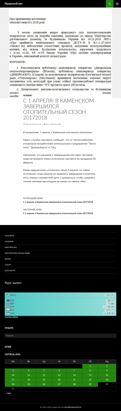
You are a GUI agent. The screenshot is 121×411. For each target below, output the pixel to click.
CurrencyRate (11, 317)
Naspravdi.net (14, 3)
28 (74, 384)
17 (13, 380)
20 (59, 380)
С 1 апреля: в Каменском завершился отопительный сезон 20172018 (58, 200)
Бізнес (8, 259)
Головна (9, 236)
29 (90, 384)
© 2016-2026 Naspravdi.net (52, 407)
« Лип (8, 393)
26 (44, 384)
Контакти (10, 271)
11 (28, 375)
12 (44, 375)
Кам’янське (11, 247)
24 (13, 384)
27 (59, 384)
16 (107, 375)
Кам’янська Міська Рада (17, 253)
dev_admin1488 (53, 124)
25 (28, 384)
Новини (27, 96)
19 (44, 380)
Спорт (8, 265)
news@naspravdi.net (72, 407)
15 (90, 375)
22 (90, 380)
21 (74, 380)
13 (59, 375)
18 (28, 380)
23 (107, 380)
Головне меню (117, 4)
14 (74, 375)
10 (13, 375)
